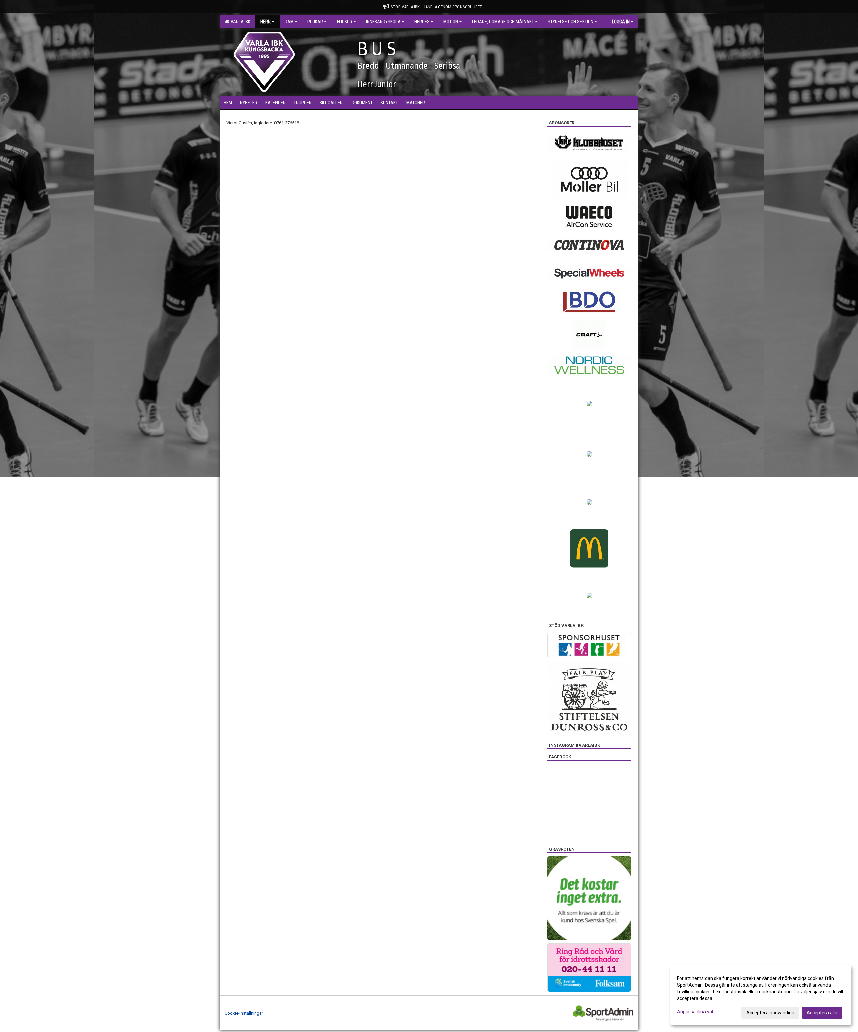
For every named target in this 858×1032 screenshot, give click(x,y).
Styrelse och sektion (570, 21)
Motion (450, 21)
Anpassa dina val (695, 1011)
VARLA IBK (239, 21)
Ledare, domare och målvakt (503, 21)
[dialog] (760, 995)
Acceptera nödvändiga (770, 1012)
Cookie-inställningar (244, 1013)
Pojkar (315, 21)
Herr (265, 21)
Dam (289, 21)
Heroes (422, 21)
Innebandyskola (383, 21)
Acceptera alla (822, 1012)
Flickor (344, 21)
